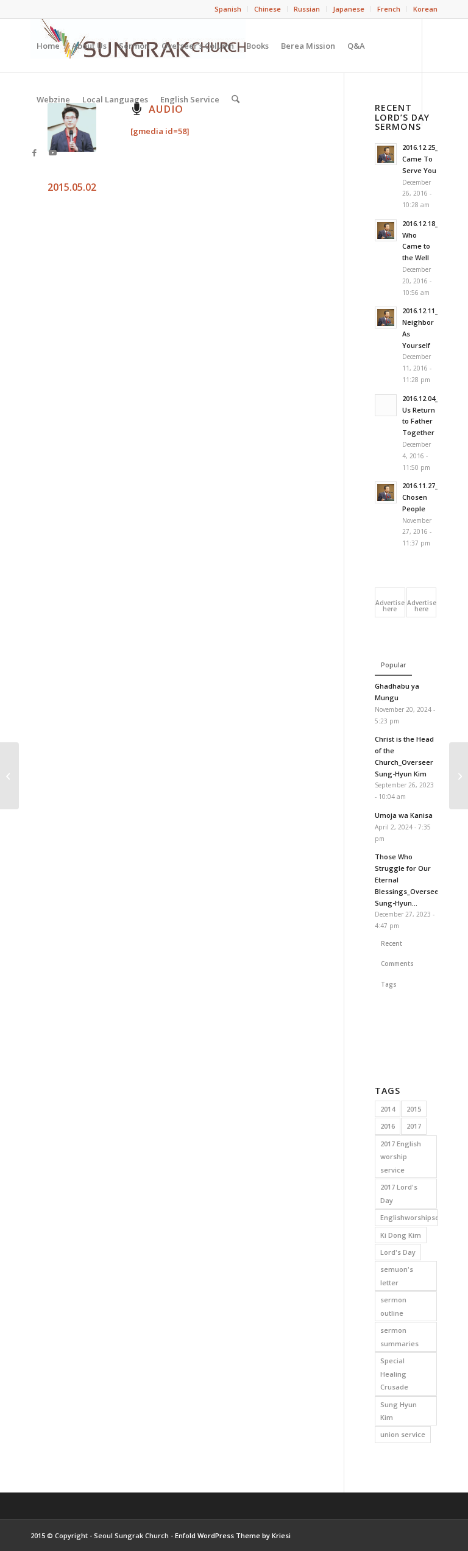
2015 (413, 1108)
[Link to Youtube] (52, 152)
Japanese (348, 8)
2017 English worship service (400, 1156)
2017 (413, 1125)
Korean (425, 8)
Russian (307, 8)
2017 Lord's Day (398, 1193)
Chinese (267, 8)
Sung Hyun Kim (398, 1411)
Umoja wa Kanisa (404, 815)
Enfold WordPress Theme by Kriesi (233, 1535)
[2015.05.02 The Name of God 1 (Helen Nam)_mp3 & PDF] (9, 775)
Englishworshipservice (409, 1217)
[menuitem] (228, 9)
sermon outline (393, 1306)
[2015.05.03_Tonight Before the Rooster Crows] (458, 775)
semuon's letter (396, 1276)
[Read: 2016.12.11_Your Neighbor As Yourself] (386, 317)
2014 (387, 1108)
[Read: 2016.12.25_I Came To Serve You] (386, 154)
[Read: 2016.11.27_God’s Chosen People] (386, 492)
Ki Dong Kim (400, 1235)
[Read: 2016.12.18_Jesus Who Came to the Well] (386, 230)
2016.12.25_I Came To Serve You (421, 159)
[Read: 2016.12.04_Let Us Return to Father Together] (386, 405)
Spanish (227, 8)
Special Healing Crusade (394, 1373)
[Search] (235, 99)
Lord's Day (398, 1252)
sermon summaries (399, 1336)
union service (402, 1434)
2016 (387, 1125)
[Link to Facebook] (34, 152)
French (388, 8)
